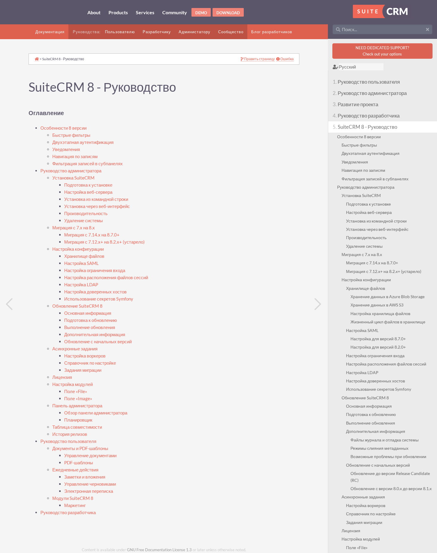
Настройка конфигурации (78, 249)
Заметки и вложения (84, 476)
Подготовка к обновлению (90, 320)
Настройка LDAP (81, 284)
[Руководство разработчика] (9, 304)
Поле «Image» (78, 398)
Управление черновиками (90, 484)
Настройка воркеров (85, 355)
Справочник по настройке (90, 363)
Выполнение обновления (89, 327)
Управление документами (90, 455)
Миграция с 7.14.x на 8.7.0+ (92, 234)
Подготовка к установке (88, 184)
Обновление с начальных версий (98, 341)
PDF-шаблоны (78, 462)
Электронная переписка (88, 491)
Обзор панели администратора (95, 412)
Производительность (86, 213)
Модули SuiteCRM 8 (72, 498)
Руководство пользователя (68, 441)
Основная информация (87, 313)
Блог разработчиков (271, 31)
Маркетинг (75, 505)
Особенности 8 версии (63, 128)
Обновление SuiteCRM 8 (77, 306)
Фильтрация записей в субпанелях (87, 163)
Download (228, 12)
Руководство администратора (70, 170)
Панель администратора (77, 405)
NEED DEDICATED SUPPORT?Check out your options (382, 50)
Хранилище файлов (84, 256)
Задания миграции (82, 370)
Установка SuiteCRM (73, 177)
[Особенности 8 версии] (318, 304)
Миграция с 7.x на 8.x (73, 227)
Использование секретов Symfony (98, 298)
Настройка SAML (81, 263)
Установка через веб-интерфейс (97, 206)
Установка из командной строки (96, 199)
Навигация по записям (75, 156)
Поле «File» (75, 391)
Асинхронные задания (75, 348)
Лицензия (62, 377)
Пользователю (120, 31)
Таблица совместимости (77, 427)
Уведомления (66, 149)
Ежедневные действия (75, 469)
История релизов (69, 434)
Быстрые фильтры (71, 135)
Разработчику (157, 31)
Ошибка (287, 59)
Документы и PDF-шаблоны (80, 448)
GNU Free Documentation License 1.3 (159, 550)
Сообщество (230, 31)
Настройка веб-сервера (88, 192)
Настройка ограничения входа (94, 270)
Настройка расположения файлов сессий (106, 277)
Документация (50, 31)
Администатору (194, 31)
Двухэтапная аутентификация (83, 142)
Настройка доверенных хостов (95, 291)
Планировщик (78, 419)
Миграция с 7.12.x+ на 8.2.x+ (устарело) (104, 241)
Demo (201, 12)
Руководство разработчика (68, 512)
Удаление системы (83, 220)
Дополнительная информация (94, 334)
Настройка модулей (72, 384)
